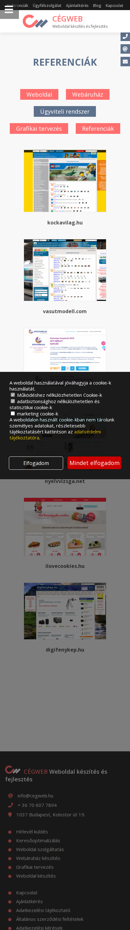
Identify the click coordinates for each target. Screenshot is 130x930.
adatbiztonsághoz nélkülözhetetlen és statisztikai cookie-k (54, 404)
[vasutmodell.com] (65, 270)
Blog (97, 5)
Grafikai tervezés (39, 128)
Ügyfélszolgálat (47, 5)
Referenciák (98, 128)
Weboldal (39, 94)
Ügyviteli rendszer (65, 111)
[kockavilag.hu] (65, 181)
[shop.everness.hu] (65, 357)
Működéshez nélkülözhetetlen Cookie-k (59, 395)
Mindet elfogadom (94, 463)
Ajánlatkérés (77, 5)
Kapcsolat (114, 5)
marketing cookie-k (37, 413)
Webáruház (87, 94)
